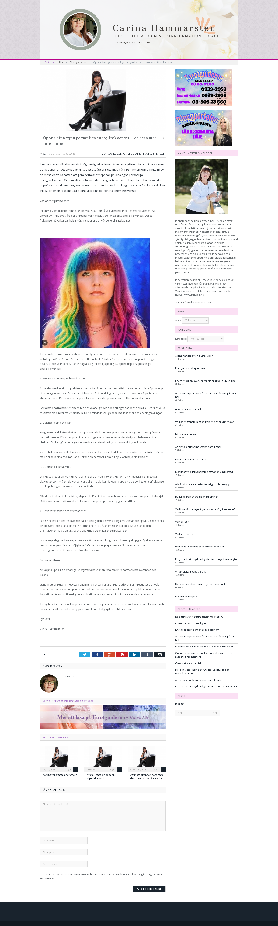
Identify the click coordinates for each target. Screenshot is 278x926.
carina (46, 153)
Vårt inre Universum (186, 534)
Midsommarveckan (186, 434)
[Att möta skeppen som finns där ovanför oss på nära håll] (147, 758)
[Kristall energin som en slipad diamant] (103, 758)
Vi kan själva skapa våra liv (190, 571)
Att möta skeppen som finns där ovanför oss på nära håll (147, 776)
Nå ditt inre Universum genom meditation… (199, 616)
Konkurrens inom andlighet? (60, 775)
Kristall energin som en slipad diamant (100, 776)
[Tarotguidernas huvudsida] (103, 727)
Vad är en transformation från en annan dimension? (205, 421)
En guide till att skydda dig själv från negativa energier (206, 559)
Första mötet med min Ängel (191, 459)
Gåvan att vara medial (188, 409)
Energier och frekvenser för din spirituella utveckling (205, 381)
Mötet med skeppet (186, 596)
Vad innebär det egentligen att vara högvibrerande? (205, 509)
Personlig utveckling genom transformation (200, 546)
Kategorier (181, 338)
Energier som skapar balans (191, 368)
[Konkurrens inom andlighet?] (59, 758)
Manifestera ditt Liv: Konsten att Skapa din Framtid (204, 471)
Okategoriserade (111, 153)
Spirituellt (159, 153)
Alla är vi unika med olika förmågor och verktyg (202, 484)
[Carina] (139, 29)
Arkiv (178, 320)
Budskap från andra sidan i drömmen (196, 496)
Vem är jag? (182, 521)
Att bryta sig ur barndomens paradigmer (198, 447)
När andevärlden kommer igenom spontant (200, 584)
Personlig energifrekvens (137, 153)
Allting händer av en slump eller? (194, 355)
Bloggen (180, 703)
